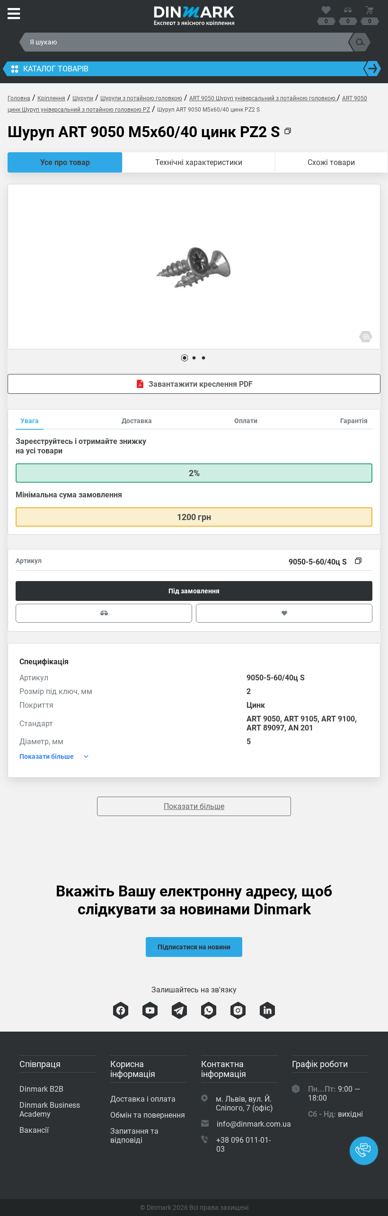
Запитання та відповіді (134, 1136)
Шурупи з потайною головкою (141, 98)
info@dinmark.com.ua (254, 1124)
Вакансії (34, 1130)
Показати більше (194, 806)
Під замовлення (194, 591)
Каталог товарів (55, 68)
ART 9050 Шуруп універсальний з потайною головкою (263, 98)
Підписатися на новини (194, 947)
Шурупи (82, 98)
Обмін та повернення (147, 1115)
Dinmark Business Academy (49, 1110)
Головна (19, 98)
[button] (184, 358)
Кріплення (51, 98)
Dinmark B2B (41, 1089)
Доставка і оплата (143, 1098)
